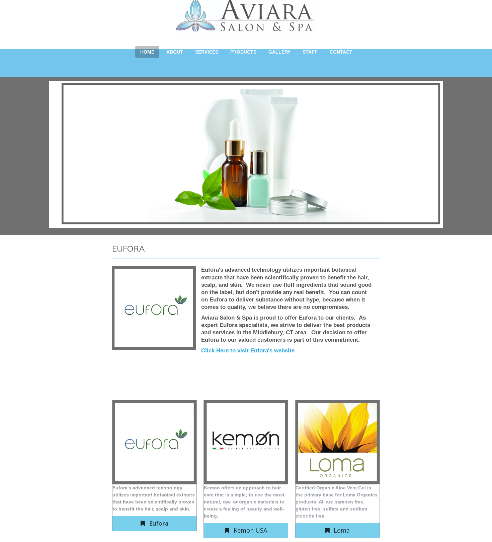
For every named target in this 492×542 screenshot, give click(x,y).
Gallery (279, 52)
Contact (341, 52)
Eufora (158, 523)
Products (243, 52)
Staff (310, 52)
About (174, 52)
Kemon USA (250, 530)
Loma (342, 530)
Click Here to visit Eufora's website (248, 350)
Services (206, 52)
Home (147, 52)
